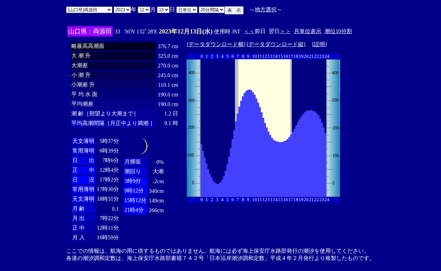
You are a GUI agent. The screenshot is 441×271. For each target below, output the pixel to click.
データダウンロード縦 (276, 44)
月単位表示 (307, 31)
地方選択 (266, 9)
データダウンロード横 (216, 44)
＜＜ (249, 31)
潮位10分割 (338, 31)
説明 (319, 44)
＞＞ (285, 31)
